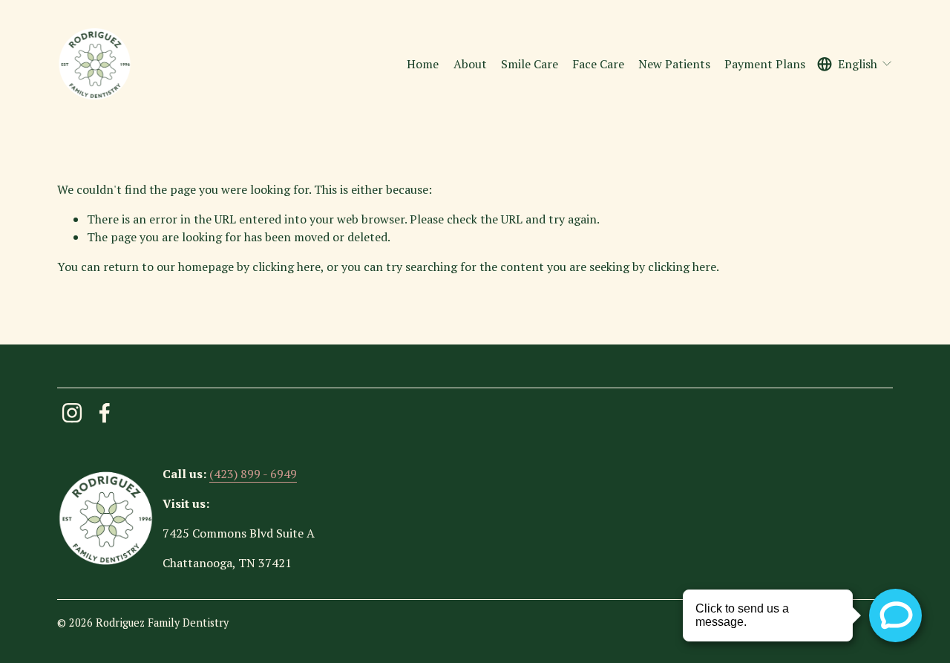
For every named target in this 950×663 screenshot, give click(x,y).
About (470, 64)
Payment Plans (764, 64)
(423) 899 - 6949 (253, 474)
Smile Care (529, 64)
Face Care (598, 64)
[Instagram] (72, 412)
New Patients (674, 64)
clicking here (286, 266)
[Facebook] (104, 412)
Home (423, 64)
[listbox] (855, 64)
